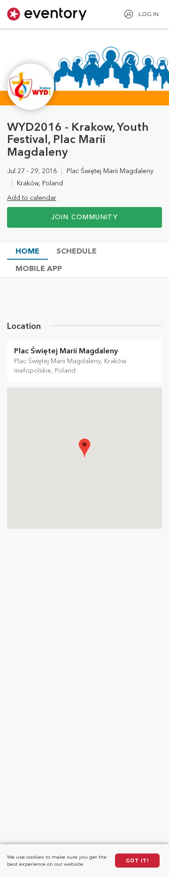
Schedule (76, 251)
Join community (84, 217)
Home (27, 251)
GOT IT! (137, 861)
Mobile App (38, 269)
